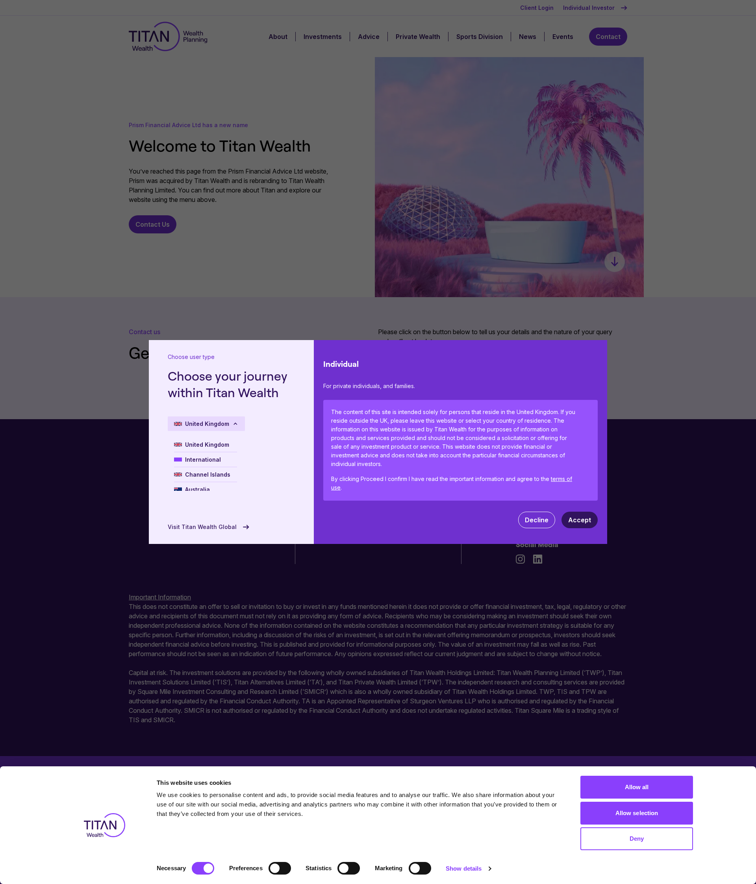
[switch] (280, 868)
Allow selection (636, 813)
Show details (464, 868)
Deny (637, 838)
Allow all (637, 787)
